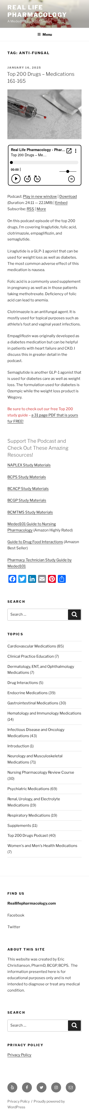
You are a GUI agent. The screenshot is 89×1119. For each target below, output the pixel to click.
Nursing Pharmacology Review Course (40, 772)
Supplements (19, 825)
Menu (47, 34)
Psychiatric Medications (28, 789)
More (41, 209)
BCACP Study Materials (28, 488)
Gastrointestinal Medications (32, 703)
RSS (30, 209)
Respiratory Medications (28, 815)
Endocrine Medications (27, 693)
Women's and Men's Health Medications (42, 845)
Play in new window (40, 196)
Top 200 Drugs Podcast (27, 835)
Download (68, 196)
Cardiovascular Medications (31, 646)
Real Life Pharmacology (37, 11)
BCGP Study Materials (26, 500)
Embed (61, 202)
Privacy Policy (19, 1055)
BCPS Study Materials (26, 477)
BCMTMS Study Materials (30, 512)
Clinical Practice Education (30, 656)
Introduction (18, 746)
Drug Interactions (22, 682)
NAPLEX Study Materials (29, 465)
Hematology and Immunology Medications (44, 713)
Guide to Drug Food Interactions (35, 542)
